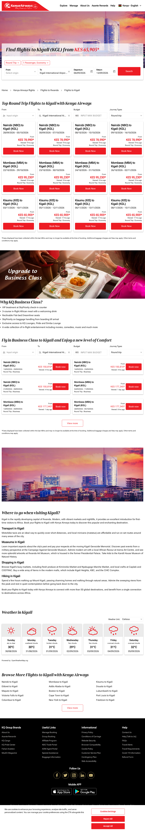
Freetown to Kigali (105, 700)
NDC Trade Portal (49, 745)
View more (72, 708)
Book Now (18, 151)
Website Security (89, 740)
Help (112, 5)
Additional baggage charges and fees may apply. (105, 238)
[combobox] (19, 73)
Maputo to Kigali (10, 691)
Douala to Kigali (104, 686)
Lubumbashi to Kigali (107, 691)
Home (5, 90)
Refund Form (127, 757)
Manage (74, 5)
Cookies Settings (108, 811)
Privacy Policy (87, 732)
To (41, 70)
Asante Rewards (100, 5)
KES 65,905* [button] (86, 50)
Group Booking (48, 736)
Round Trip (11, 62)
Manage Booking (49, 732)
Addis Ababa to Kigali (59, 686)
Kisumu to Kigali (104, 681)
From (8, 70)
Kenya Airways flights (24, 90)
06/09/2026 (79, 73)
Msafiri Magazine (9, 753)
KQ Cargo (6, 740)
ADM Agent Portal (49, 749)
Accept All (108, 826)
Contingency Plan (89, 757)
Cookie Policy (87, 749)
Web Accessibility (89, 761)
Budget (77, 109)
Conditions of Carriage (91, 736)
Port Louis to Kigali (105, 695)
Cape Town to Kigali (59, 695)
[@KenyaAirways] (65, 775)
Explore (63, 5)
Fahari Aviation (8, 749)
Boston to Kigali (57, 691)
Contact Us (127, 732)
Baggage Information (51, 757)
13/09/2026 (102, 73)
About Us (84, 5)
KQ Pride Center (8, 745)
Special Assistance (50, 753)
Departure (78, 70)
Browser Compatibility (91, 745)
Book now (61, 367)
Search (129, 71)
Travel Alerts (127, 745)
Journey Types (116, 109)
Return (99, 70)
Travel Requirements (131, 749)
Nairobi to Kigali (10, 681)
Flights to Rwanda (49, 90)
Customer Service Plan (91, 753)
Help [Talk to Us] (129, 736)
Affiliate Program (49, 740)
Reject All (108, 819)
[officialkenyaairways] (74, 775)
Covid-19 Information (131, 753)
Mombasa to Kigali (58, 681)
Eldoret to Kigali (10, 686)
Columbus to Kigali (11, 700)
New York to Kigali (58, 700)
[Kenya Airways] (57, 775)
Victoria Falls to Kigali (13, 695)
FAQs (124, 740)
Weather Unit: (114, 619)
